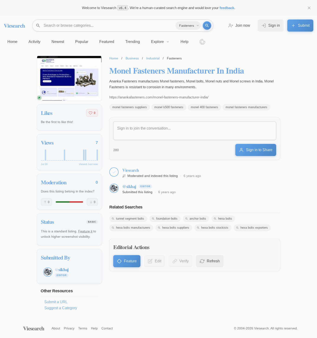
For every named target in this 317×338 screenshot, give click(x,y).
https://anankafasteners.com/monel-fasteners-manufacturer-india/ (158, 97)
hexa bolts (225, 218)
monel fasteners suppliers (129, 107)
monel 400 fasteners (204, 107)
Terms (82, 328)
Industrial (153, 58)
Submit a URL (56, 302)
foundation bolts (167, 218)
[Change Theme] (202, 42)
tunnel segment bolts (130, 218)
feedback (227, 8)
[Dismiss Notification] (309, 8)
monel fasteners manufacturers (246, 107)
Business (132, 58)
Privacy (69, 328)
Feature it (85, 231)
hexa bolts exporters (254, 227)
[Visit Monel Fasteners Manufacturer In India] (69, 78)
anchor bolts (198, 218)
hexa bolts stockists (214, 227)
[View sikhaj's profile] (114, 188)
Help (94, 328)
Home (113, 58)
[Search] (207, 25)
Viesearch (14, 25)
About (56, 328)
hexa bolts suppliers (175, 227)
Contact (107, 328)
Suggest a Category (60, 308)
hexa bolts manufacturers (133, 227)
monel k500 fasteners (168, 107)
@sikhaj (129, 186)
